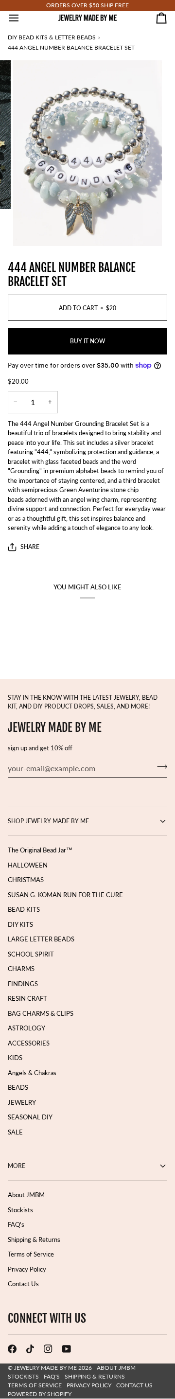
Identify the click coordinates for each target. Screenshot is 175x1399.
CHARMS (21, 969)
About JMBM (26, 1195)
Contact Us (23, 1284)
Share (29, 546)
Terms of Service (31, 1254)
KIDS (15, 1058)
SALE (15, 1132)
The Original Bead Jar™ (40, 850)
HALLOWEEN (28, 865)
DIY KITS (20, 924)
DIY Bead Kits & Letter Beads (52, 37)
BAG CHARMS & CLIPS (40, 1013)
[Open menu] (22, 18)
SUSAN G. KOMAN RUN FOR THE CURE (65, 895)
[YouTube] (66, 1349)
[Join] (159, 767)
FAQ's (16, 1224)
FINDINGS (23, 984)
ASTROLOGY (26, 1028)
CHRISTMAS (26, 880)
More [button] (16, 1165)
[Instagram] (48, 1349)
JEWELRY (22, 1102)
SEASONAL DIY (30, 1117)
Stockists (20, 1210)
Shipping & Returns (34, 1239)
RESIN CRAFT (27, 998)
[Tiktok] (30, 1349)
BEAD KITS (24, 909)
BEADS (18, 1087)
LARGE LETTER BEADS (41, 939)
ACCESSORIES (29, 1043)
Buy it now (87, 341)
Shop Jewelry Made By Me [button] (48, 821)
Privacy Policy (27, 1269)
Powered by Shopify (39, 1394)
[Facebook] (12, 1349)
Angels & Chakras (32, 1073)
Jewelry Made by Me (45, 1367)
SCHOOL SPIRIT (31, 954)
